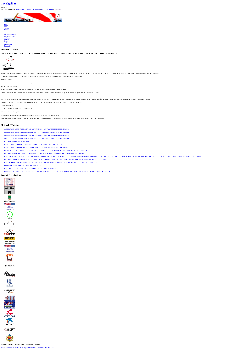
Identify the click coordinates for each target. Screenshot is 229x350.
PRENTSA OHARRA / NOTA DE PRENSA (17, 141)
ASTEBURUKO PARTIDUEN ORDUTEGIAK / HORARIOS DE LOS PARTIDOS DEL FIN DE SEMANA (36, 132)
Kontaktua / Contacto (47, 9)
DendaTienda (6, 41)
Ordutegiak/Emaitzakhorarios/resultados (10, 35)
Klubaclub (6, 25)
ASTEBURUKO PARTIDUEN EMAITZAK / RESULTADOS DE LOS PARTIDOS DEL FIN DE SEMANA (36, 129)
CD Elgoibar (8, 3)
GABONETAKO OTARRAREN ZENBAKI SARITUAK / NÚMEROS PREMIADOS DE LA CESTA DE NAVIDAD (39, 147)
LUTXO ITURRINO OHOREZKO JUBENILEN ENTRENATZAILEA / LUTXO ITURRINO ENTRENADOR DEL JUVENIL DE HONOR (46, 150)
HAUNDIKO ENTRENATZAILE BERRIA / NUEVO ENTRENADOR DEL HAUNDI (30, 168)
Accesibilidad (40, 347)
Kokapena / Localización (33, 9)
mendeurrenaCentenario (8, 45)
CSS (52, 347)
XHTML (47, 347)
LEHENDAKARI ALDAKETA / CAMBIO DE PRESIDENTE (22, 165)
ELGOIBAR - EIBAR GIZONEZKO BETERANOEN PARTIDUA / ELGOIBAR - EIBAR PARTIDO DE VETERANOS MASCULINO (44, 153)
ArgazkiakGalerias (7, 38)
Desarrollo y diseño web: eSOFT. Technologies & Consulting (18, 347)
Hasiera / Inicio (20, 9)
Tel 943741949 (58, 9)
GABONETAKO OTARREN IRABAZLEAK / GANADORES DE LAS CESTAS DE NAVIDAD (33, 144)
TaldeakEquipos (6, 29)
